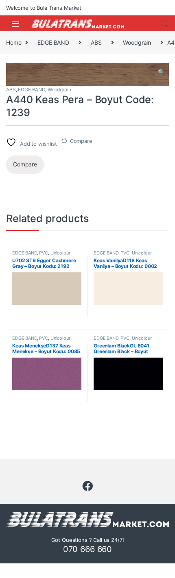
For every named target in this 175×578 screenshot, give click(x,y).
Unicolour (60, 253)
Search (164, 23)
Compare (81, 141)
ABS (96, 42)
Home (13, 42)
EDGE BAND (53, 42)
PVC (43, 253)
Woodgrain (137, 42)
